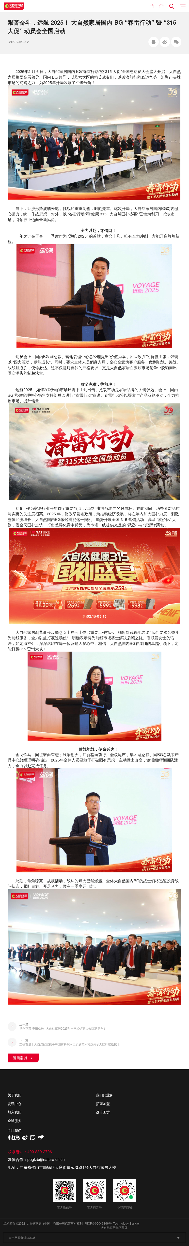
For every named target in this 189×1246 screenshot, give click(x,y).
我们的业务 (104, 1095)
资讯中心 (14, 1103)
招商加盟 (103, 1103)
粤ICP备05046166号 (98, 1223)
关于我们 (14, 1095)
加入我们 (14, 1112)
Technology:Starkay (126, 1223)
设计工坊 (103, 1112)
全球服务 (14, 1120)
